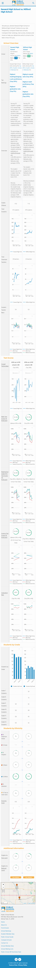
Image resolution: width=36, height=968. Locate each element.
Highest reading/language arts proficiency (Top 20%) (16, 78)
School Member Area (7, 946)
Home (3, 922)
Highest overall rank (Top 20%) (28, 75)
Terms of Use (13, 965)
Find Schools (5, 928)
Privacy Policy (22, 965)
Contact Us (4, 943)
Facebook (19, 959)
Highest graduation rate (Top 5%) (15, 89)
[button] (19, 898)
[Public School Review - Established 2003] (18, 3)
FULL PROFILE (16, 877)
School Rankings (6, 931)
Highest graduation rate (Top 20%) (28, 94)
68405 (31, 54)
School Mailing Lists (7, 949)
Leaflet (24, 903)
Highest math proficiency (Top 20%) (28, 84)
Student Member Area (7, 934)
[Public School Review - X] (16, 959)
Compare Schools (6, 940)
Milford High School (27, 48)
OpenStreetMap (31, 903)
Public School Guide (7, 937)
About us (4, 925)
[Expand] (3, 891)
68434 (18, 56)
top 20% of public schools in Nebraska (16, 68)
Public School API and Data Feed (11, 952)
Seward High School (14, 48)
